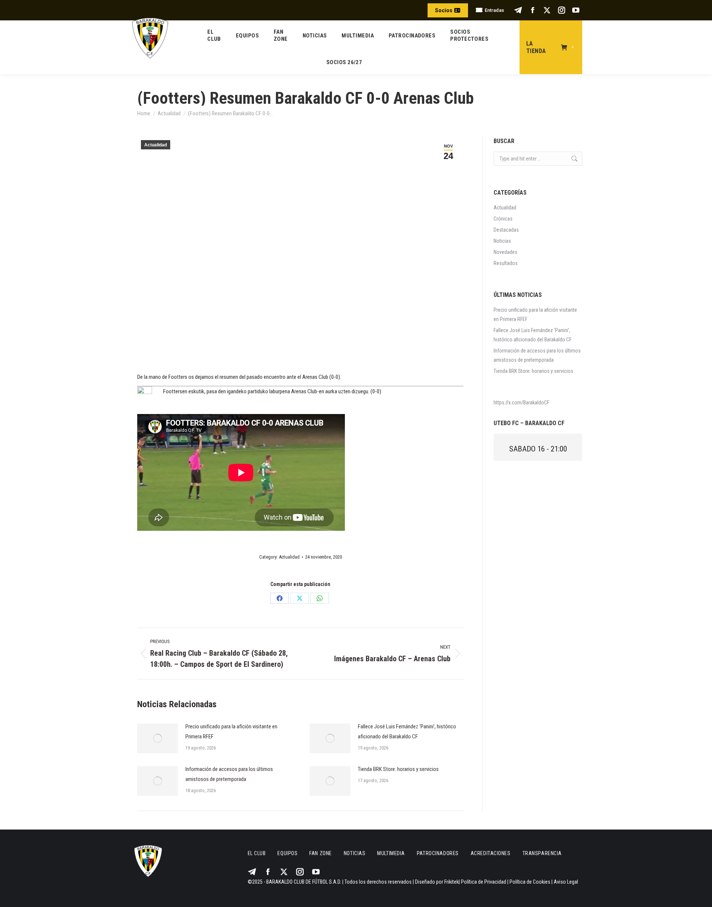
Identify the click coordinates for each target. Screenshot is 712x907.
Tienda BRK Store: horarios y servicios (398, 769)
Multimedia (391, 853)
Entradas (494, 10)
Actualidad (155, 145)
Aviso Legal (566, 882)
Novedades (505, 252)
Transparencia (542, 853)
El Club (257, 853)
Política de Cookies (530, 882)
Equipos (287, 853)
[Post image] (157, 738)
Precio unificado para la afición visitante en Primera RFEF (231, 731)
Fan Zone (320, 853)
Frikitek (451, 882)
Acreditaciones (491, 853)
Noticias (502, 241)
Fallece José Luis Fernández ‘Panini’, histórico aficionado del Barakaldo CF (407, 731)
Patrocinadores (438, 853)
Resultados (506, 263)
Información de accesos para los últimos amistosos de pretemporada (229, 774)
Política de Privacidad (483, 882)
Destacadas (506, 230)
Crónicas (503, 219)
